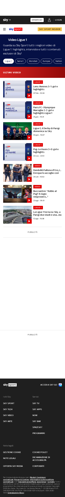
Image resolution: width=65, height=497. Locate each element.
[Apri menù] (4, 29)
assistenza (41, 482)
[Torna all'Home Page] (16, 29)
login (58, 20)
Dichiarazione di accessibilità (41, 458)
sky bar (36, 421)
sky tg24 (8, 409)
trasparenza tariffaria (27, 482)
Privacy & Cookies (21, 479)
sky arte (7, 421)
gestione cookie (12, 452)
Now (35, 415)
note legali (9, 458)
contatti (51, 482)
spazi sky (37, 427)
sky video (8, 415)
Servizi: (35, 397)
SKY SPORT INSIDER (49, 29)
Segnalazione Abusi (16, 493)
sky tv (35, 403)
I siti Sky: (7, 397)
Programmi (38, 433)
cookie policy (40, 452)
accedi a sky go (48, 385)
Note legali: (8, 445)
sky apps (37, 409)
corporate (38, 466)
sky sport (8, 403)
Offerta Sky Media (13, 466)
